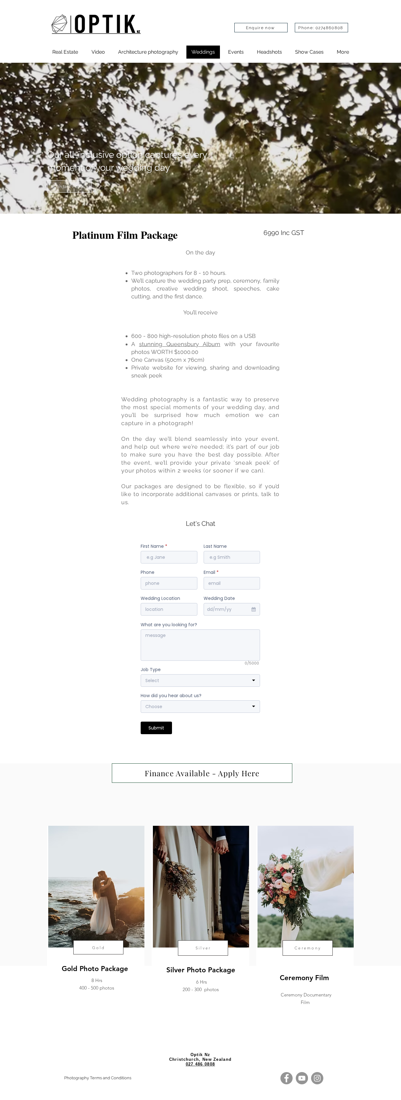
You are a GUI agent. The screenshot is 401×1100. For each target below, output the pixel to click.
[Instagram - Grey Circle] (317, 1078)
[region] (95, 922)
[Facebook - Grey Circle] (286, 1078)
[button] (309, 52)
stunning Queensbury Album (180, 344)
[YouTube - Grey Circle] (302, 1078)
